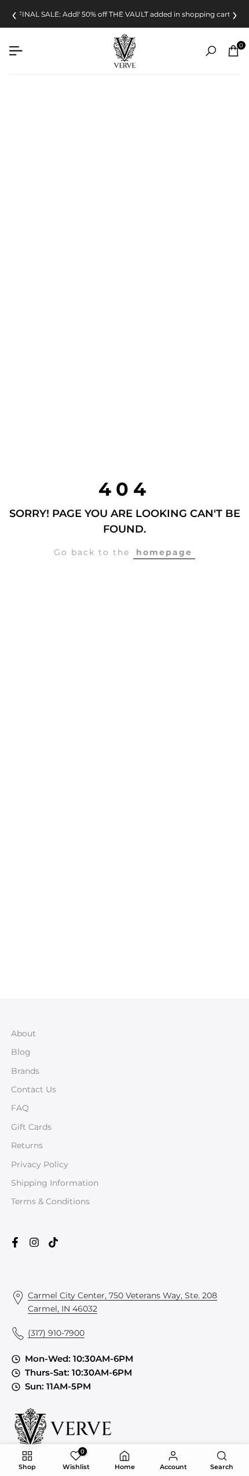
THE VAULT (128, 14)
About (23, 1033)
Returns (27, 1145)
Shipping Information (54, 1183)
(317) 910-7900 (56, 1333)
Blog (21, 1052)
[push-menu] (16, 50)
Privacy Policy (39, 1164)
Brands (25, 1071)
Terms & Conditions (50, 1201)
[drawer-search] (210, 51)
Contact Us (33, 1089)
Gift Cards (31, 1127)
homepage (164, 552)
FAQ (20, 1108)
